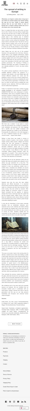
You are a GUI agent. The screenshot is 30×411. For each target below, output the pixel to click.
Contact (5, 364)
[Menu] (27, 3)
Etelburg (12, 405)
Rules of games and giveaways (11, 390)
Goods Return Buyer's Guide (10, 386)
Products (5, 351)
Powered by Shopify (19, 405)
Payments (5, 356)
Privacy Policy (6, 378)
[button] (24, 408)
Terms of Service (7, 374)
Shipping (5, 360)
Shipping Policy (7, 382)
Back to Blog (16, 323)
